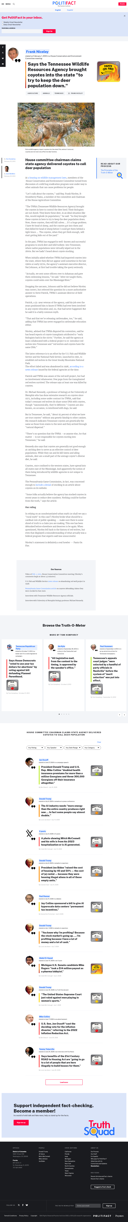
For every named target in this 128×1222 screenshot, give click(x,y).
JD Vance (42, 1154)
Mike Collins (44, 1017)
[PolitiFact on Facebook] (23, 1205)
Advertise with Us (96, 1161)
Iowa (66, 1156)
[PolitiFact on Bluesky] (27, 1205)
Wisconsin (68, 1175)
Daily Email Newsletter (12, 25)
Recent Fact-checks (97, 1179)
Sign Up (49, 31)
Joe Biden (42, 1161)
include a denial (43, 485)
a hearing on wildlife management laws (47, 177)
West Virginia (69, 1173)
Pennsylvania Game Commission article (40, 589)
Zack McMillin (10, 174)
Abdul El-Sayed (46, 958)
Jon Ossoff (43, 760)
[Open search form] (14, 4)
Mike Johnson (43, 1159)
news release (53, 581)
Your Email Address (8, 28)
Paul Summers (106, 646)
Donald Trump (45, 799)
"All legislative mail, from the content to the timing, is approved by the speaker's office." (64, 663)
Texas (66, 1171)
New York (68, 1163)
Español (70, 10)
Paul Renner (44, 896)
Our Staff (94, 1154)
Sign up (109, 1206)
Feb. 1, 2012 (36, 574)
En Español (94, 1156)
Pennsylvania (69, 1168)
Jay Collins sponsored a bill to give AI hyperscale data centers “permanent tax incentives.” (62, 906)
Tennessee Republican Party (25, 647)
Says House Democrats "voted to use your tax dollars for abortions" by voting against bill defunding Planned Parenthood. (23, 668)
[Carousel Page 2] (61, 714)
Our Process (95, 1151)
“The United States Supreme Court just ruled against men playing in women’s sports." (61, 997)
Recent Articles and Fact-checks (101, 1176)
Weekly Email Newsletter (13, 22)
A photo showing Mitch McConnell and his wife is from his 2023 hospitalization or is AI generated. (60, 841)
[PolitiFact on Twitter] (19, 1205)
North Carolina (69, 1166)
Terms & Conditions (10, 1216)
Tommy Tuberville (46, 1049)
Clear (99, 742)
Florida (67, 1154)
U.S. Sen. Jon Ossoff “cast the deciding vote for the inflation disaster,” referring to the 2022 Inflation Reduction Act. (59, 1028)
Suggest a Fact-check (102, 1187)
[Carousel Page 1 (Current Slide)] (59, 714)
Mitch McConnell (44, 1156)
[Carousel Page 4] (66, 714)
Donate (122, 4)
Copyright (34, 1216)
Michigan (68, 1159)
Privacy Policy (23, 1216)
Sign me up (21, 1123)
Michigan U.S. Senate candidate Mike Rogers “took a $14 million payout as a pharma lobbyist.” (62, 968)
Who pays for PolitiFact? (99, 1159)
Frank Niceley (37, 51)
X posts (42, 831)
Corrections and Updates (99, 1163)
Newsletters (95, 1166)
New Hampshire (70, 1161)
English (58, 10)
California (68, 1151)
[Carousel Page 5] (68, 714)
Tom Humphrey (11, 159)
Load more (64, 1082)
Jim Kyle (61, 646)
